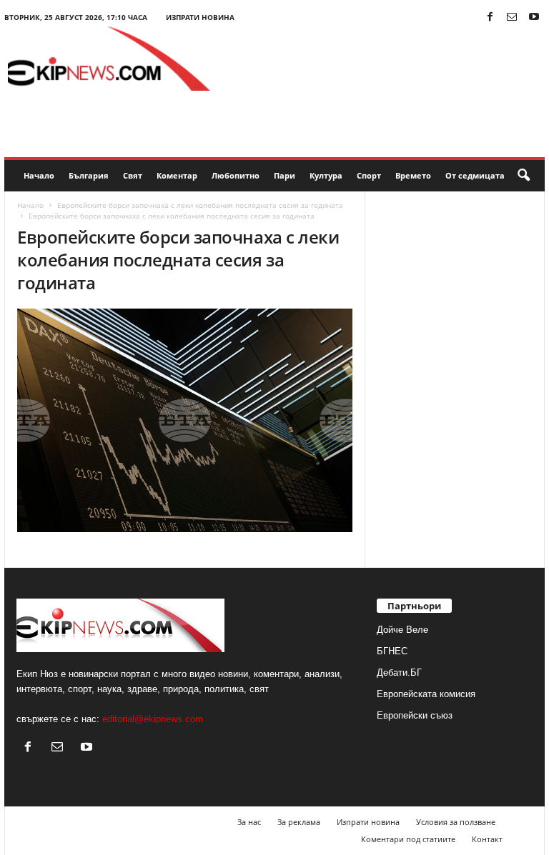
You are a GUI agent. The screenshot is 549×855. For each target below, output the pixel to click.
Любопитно (235, 175)
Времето (413, 175)
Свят (132, 175)
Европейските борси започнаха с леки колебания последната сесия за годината (200, 205)
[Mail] (511, 17)
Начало (39, 175)
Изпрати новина (200, 17)
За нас (249, 821)
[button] (523, 175)
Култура (326, 175)
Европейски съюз (414, 715)
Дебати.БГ (399, 672)
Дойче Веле (402, 629)
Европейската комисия (426, 694)
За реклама (298, 821)
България (89, 175)
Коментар (177, 175)
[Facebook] (489, 17)
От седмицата (475, 175)
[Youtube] (534, 17)
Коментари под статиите (408, 839)
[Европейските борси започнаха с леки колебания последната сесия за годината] (184, 420)
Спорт (369, 175)
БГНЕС (392, 651)
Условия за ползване (455, 821)
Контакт (487, 839)
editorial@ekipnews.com (152, 719)
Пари (284, 175)
